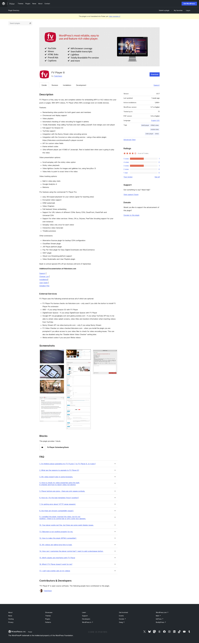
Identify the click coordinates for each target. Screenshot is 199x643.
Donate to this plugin (131, 215)
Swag (122, 622)
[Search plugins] (30, 23)
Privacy (10, 622)
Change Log (44, 276)
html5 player (145, 125)
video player (149, 133)
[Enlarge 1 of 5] (62, 352)
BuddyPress (161, 622)
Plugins (47, 619)
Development (81, 85)
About (10, 612)
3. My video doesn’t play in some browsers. (56, 477)
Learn (84, 612)
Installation (67, 85)
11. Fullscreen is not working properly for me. (56, 532)
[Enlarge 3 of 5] (88, 352)
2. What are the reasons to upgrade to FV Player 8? (59, 470)
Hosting (11, 619)
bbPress (159, 619)
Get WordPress (189, 3)
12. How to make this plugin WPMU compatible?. (58, 538)
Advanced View (130, 140)
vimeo (157, 133)
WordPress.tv (87, 622)
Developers (86, 619)
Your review (128, 177)
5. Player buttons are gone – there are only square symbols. (62, 491)
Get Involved (123, 612)
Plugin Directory (13, 10)
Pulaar (30, 632)
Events (121, 616)
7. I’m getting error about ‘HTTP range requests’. (57, 504)
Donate (122, 619)
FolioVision (58, 76)
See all (157, 177)
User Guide (43, 283)
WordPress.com (162, 612)
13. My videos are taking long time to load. (55, 545)
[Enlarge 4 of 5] (88, 364)
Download (154, 74)
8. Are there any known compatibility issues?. (56, 511)
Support (157, 85)
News (10, 616)
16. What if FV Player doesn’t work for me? (55, 564)
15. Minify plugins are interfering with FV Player (57, 558)
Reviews (55, 85)
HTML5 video (155, 125)
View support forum (131, 194)
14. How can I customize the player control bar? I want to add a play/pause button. (71, 551)
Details (44, 85)
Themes (48, 616)
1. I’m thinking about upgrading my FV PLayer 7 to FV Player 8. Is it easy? (67, 464)
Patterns (48, 622)
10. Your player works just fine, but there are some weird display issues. (66, 525)
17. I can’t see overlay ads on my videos (54, 571)
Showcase (48, 612)
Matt (158, 616)
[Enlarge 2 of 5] (62, 399)
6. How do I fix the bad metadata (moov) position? (59, 498)
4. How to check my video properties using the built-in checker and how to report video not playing (59, 484)
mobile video (155, 129)
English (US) (155, 120)
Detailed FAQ (44, 286)
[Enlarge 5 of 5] (115, 352)
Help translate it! (114, 16)
